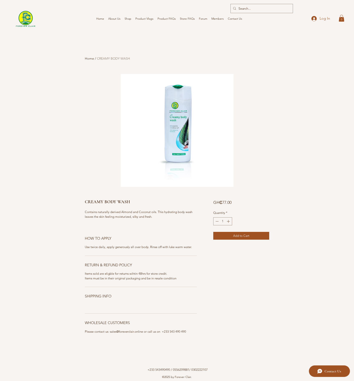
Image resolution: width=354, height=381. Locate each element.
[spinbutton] (222, 221)
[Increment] (228, 221)
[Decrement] (216, 221)
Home (89, 58)
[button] (341, 18)
